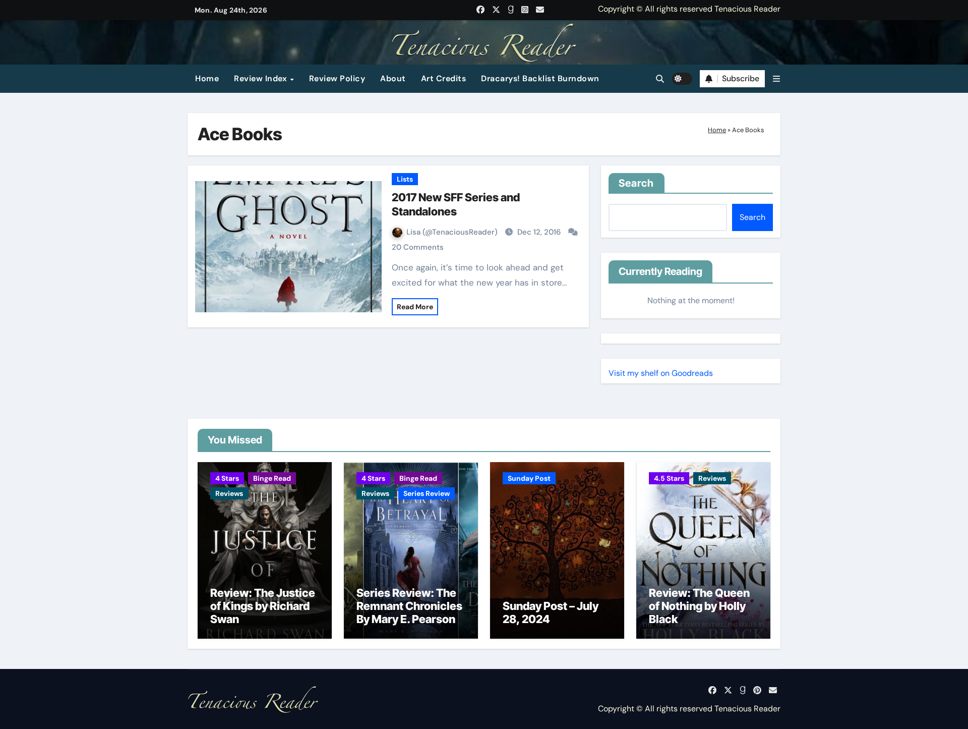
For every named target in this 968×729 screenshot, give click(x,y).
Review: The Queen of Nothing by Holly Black (699, 606)
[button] (776, 79)
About (393, 78)
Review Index (261, 78)
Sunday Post (529, 478)
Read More (415, 306)
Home (207, 78)
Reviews (229, 493)
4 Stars (227, 478)
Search (636, 183)
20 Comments (418, 247)
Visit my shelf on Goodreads (661, 373)
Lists (405, 179)
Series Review (426, 493)
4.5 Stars (669, 478)
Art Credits (443, 78)
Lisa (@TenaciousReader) (453, 232)
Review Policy (337, 78)
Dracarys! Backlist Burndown (540, 78)
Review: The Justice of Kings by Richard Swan (262, 606)
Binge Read (272, 478)
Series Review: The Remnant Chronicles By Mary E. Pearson (409, 606)
